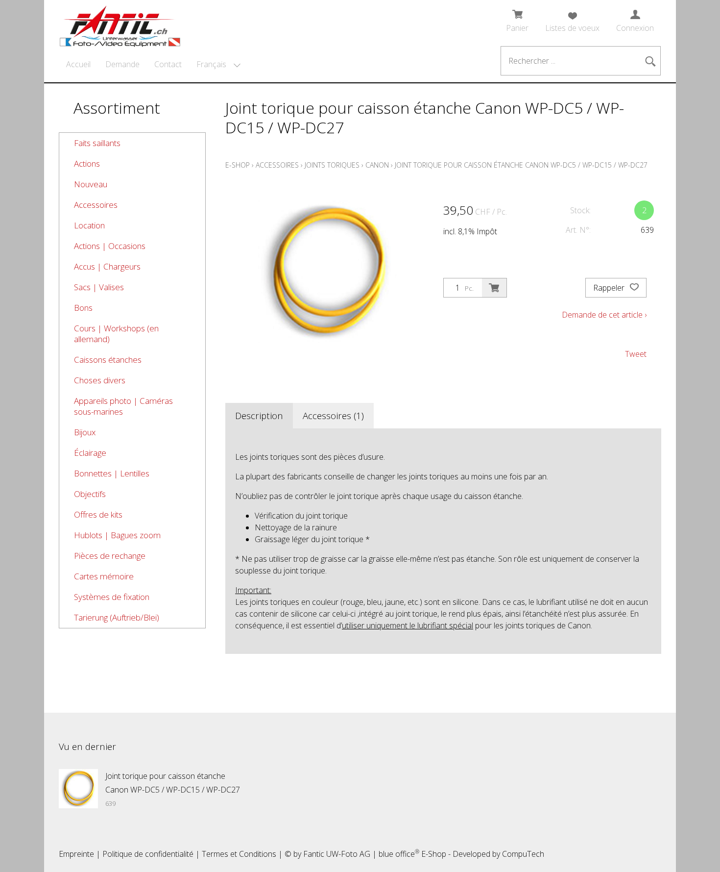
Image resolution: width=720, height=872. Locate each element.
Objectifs (90, 493)
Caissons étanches (108, 359)
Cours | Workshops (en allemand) (116, 334)
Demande (122, 64)
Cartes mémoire (104, 576)
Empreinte (76, 853)
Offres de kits (98, 514)
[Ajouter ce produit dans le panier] (494, 287)
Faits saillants (97, 143)
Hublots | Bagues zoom (117, 535)
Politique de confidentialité (147, 853)
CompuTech (523, 853)
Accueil (78, 64)
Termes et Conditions (239, 853)
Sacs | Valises (99, 287)
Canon (377, 165)
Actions (87, 163)
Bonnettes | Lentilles (111, 473)
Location (89, 225)
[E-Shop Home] (120, 23)
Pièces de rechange (109, 555)
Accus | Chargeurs (107, 266)
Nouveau (90, 184)
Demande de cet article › (604, 314)
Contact (168, 64)
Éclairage (90, 452)
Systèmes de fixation (111, 596)
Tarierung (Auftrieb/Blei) (116, 617)
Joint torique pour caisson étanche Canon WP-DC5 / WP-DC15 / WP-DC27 (521, 165)
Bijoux (85, 432)
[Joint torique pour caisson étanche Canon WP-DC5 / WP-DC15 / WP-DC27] (78, 788)
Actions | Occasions (109, 245)
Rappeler (609, 287)
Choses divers (99, 380)
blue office (399, 853)
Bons (83, 307)
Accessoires (96, 204)
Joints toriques (332, 165)
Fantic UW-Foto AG (336, 853)
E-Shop (237, 165)
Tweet (636, 354)
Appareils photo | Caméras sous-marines (123, 406)
